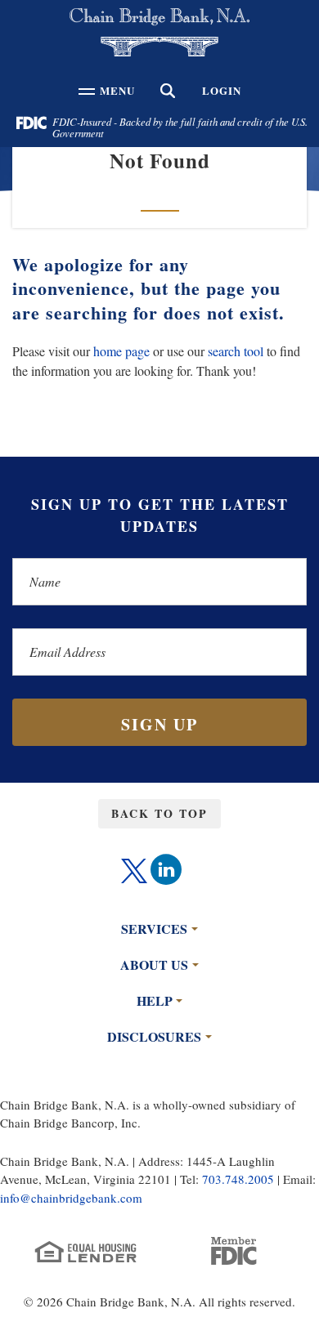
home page (121, 350)
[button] (168, 91)
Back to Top (159, 813)
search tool (235, 350)
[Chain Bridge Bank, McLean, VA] (159, 32)
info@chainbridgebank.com (71, 1198)
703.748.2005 (238, 1179)
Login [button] (221, 90)
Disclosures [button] (154, 1036)
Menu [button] (115, 95)
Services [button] (154, 928)
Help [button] (155, 1000)
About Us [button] (154, 964)
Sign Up (159, 724)
